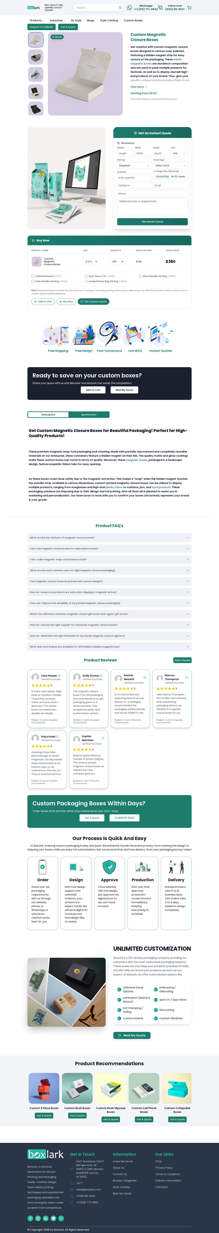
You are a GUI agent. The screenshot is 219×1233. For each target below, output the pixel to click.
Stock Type (158, 159)
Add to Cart (45, 301)
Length (120, 147)
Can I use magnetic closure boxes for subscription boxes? (64, 548)
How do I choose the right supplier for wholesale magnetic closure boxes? (74, 625)
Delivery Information (168, 1180)
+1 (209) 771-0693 (87, 1202)
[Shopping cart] (189, 7)
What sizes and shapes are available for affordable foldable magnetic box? (75, 646)
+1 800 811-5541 (85, 1196)
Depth (156, 147)
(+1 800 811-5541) (124, 817)
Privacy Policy (164, 1168)
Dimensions (127, 143)
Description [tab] (48, 414)
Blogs (90, 20)
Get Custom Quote (95, 301)
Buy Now (68, 301)
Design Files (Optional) (167, 171)
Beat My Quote (124, 390)
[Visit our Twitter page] (61, 1218)
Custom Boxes (133, 20)
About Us (118, 1168)
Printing (121, 159)
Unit (173, 147)
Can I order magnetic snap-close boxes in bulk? (58, 559)
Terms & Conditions (167, 1174)
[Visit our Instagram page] (38, 1218)
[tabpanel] (109, 465)
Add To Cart (93, 390)
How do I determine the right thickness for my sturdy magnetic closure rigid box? (77, 635)
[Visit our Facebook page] (30, 1218)
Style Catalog (109, 20)
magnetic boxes (136, 460)
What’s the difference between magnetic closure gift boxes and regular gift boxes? (79, 614)
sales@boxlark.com (88, 1189)
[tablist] (68, 414)
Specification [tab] (88, 414)
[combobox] (179, 153)
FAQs (158, 1161)
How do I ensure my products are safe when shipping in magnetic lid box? (73, 592)
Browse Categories (125, 1180)
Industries (56, 20)
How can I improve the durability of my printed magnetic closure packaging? (75, 603)
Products (36, 20)
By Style (76, 20)
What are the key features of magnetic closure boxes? (62, 537)
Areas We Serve (123, 1161)
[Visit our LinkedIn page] (46, 1218)
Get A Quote (68, 27)
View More (137, 87)
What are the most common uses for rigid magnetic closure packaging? (72, 570)
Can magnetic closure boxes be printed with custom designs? (66, 581)
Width (138, 147)
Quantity (121, 172)
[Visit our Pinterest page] (53, 1218)
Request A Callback (41, 27)
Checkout (161, 1187)
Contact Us (120, 1174)
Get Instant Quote (152, 221)
